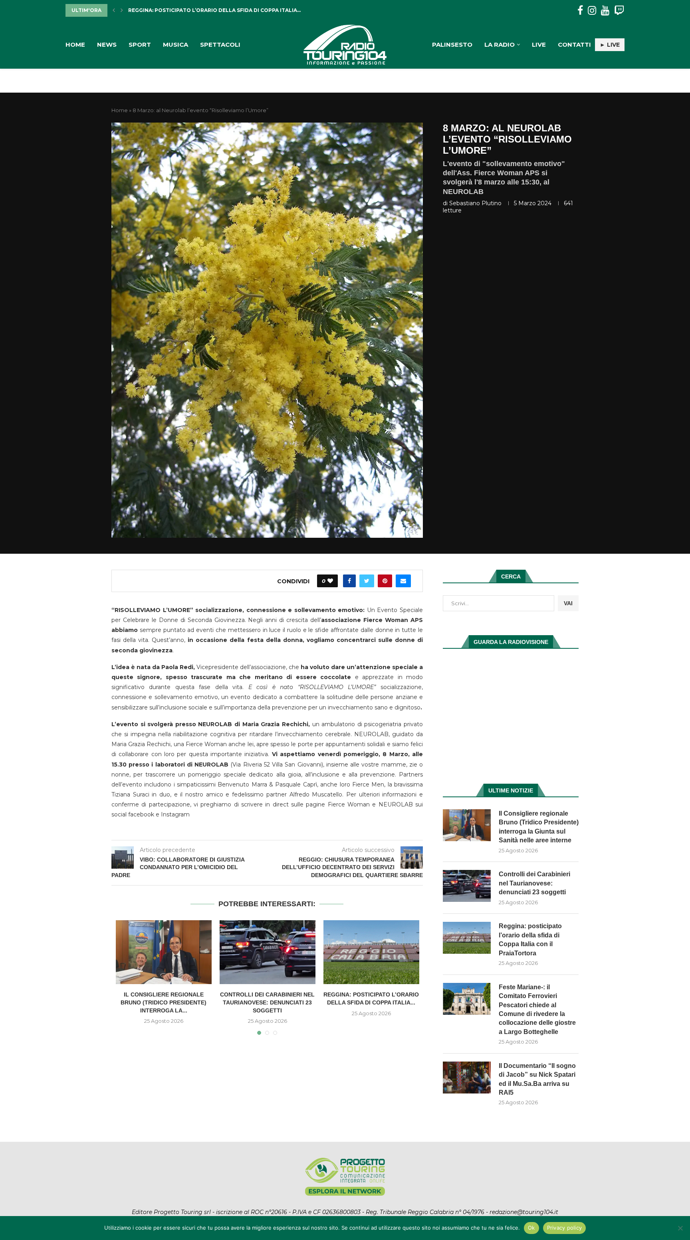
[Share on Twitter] (366, 580)
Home (75, 44)
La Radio (499, 44)
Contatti (574, 44)
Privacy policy (564, 1227)
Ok (531, 1227)
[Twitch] (619, 10)
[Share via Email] (403, 580)
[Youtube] (605, 10)
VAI (568, 603)
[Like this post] (330, 580)
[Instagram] (592, 10)
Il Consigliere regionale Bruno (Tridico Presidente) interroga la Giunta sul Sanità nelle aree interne (539, 827)
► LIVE (610, 44)
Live (539, 44)
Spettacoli (220, 44)
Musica (175, 44)
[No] (680, 1228)
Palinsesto (452, 44)
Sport (140, 44)
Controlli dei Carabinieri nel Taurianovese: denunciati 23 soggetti (267, 1002)
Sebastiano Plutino (475, 203)
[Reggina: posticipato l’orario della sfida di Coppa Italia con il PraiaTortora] (371, 952)
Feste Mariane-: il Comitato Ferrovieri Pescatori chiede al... (217, 10)
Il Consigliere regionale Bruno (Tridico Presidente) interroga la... (163, 1002)
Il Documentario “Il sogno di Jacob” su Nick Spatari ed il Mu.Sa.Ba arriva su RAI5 (537, 1079)
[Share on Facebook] (349, 580)
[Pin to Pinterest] (385, 580)
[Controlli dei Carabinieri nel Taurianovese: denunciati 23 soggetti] (267, 952)
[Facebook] (580, 10)
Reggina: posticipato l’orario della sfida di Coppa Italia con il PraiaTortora (530, 939)
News (107, 44)
